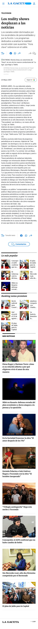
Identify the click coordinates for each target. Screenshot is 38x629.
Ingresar (34, 3)
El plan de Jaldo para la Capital (15, 606)
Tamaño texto (10, 235)
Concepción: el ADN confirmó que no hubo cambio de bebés (16, 267)
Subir (34, 621)
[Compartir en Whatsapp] (15, 53)
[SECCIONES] (4, 3)
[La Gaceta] (19, 3)
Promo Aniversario (28, 4)
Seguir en (29, 80)
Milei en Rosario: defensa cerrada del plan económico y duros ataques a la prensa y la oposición (18, 405)
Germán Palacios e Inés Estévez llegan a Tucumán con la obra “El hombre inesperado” (17, 474)
